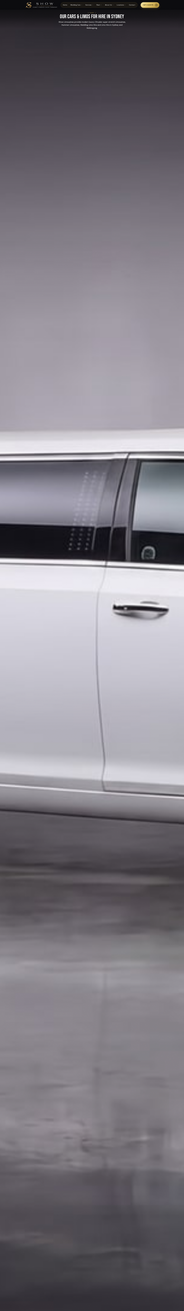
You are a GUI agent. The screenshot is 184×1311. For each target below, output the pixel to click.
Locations (120, 5)
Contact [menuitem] (132, 5)
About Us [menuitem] (108, 5)
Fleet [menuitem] (98, 5)
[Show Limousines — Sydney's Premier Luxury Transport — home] (41, 5)
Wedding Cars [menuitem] (75, 5)
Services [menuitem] (88, 5)
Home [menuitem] (65, 5)
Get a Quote (148, 5)
